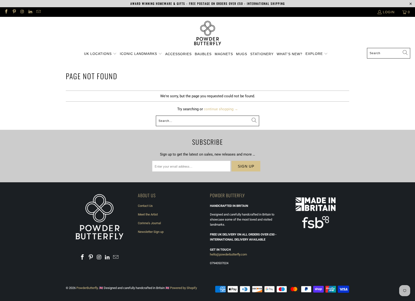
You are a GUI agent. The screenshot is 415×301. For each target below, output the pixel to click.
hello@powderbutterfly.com (228, 254)
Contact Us (145, 206)
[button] (100, 54)
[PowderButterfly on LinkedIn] (30, 12)
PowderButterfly (87, 288)
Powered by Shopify (183, 288)
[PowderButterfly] (207, 33)
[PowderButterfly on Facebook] (6, 12)
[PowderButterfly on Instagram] (22, 12)
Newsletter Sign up (151, 232)
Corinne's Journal (149, 223)
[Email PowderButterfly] (38, 12)
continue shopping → (221, 109)
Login (389, 12)
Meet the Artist (148, 214)
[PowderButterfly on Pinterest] (14, 12)
